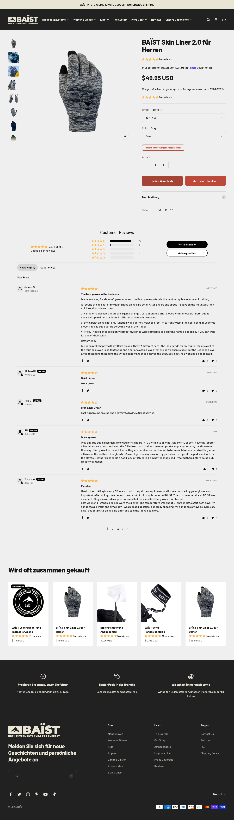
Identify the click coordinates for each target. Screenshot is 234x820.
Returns (205, 740)
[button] (150, 59)
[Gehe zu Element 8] (13, 140)
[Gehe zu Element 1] (13, 44)
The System (120, 19)
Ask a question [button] (187, 253)
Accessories (115, 766)
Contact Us (207, 733)
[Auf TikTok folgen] (54, 794)
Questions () (48, 267)
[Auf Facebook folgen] (10, 794)
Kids (103, 19)
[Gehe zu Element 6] (13, 113)
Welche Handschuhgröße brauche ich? (163, 147)
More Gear (137, 19)
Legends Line (162, 753)
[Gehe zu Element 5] (13, 99)
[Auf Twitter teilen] (160, 210)
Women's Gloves (83, 19)
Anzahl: (146, 157)
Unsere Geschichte (177, 19)
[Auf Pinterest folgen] (36, 794)
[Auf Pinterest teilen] (166, 210)
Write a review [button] (187, 244)
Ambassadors (162, 746)
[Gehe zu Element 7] (13, 127)
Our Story (160, 740)
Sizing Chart (115, 772)
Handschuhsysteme (54, 19)
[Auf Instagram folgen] (28, 794)
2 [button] (112, 528)
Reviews (156, 19)
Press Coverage (163, 759)
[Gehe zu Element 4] (13, 85)
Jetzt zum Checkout (205, 180)
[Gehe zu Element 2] (13, 58)
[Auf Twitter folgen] (19, 794)
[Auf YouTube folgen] (45, 794)
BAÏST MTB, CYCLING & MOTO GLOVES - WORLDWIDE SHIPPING (117, 4)
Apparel (112, 753)
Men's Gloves (115, 733)
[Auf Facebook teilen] (154, 210)
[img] (89, 288)
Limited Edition (117, 759)
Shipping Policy (210, 753)
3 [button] (118, 528)
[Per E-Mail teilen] (171, 210)
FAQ (203, 746)
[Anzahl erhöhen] (163, 165)
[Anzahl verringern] (147, 165)
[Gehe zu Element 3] (13, 72)
